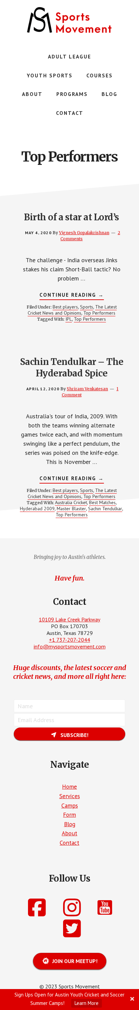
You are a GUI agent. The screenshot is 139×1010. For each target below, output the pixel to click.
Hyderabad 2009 (37, 509)
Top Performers (99, 313)
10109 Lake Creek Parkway (69, 619)
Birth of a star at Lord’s (71, 217)
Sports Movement (69, 20)
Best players (65, 307)
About (69, 833)
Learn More (87, 1003)
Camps (69, 805)
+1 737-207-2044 (69, 639)
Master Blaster (71, 509)
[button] (69, 734)
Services (69, 796)
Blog (69, 824)
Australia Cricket (71, 502)
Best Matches (102, 502)
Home (69, 786)
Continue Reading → (71, 295)
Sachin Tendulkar (105, 509)
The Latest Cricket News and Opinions (72, 310)
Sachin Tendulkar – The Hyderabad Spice (71, 367)
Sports (86, 307)
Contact (69, 842)
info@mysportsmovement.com (70, 646)
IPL (68, 319)
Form (69, 814)
